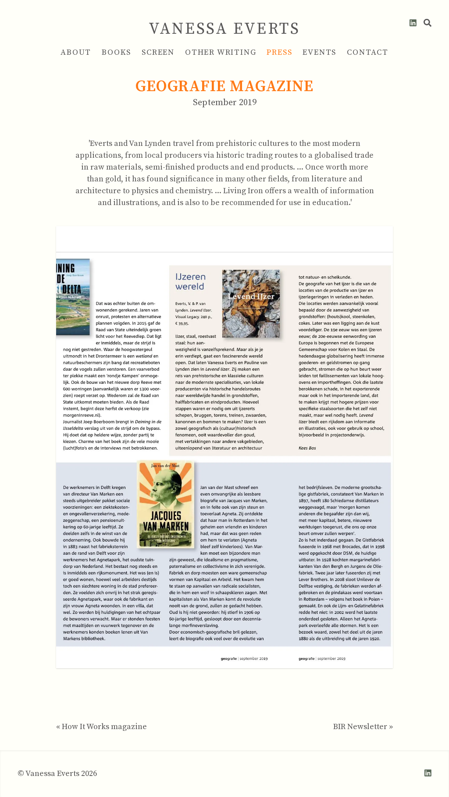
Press (279, 52)
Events (319, 52)
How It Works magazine (104, 727)
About (76, 52)
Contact (367, 52)
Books (116, 52)
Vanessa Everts (224, 29)
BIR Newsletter (360, 727)
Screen (158, 52)
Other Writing (220, 52)
